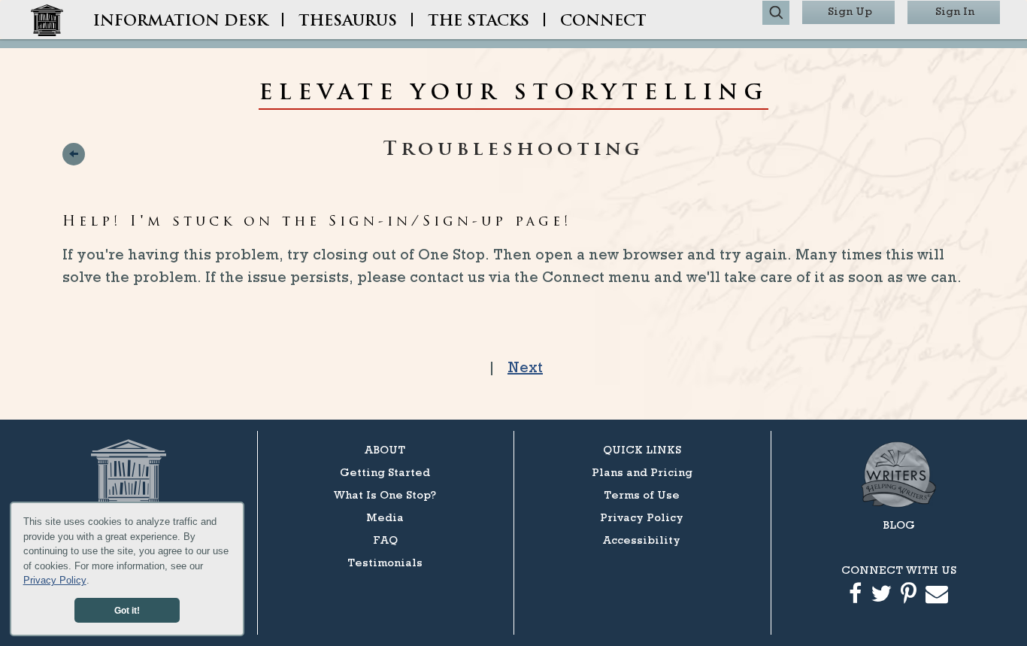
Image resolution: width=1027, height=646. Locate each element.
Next (525, 367)
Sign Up (850, 11)
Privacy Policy (54, 580)
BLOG (899, 524)
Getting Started (385, 472)
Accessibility (641, 539)
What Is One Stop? (385, 494)
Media (385, 517)
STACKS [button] (478, 21)
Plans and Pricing (642, 472)
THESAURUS (347, 21)
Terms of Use (642, 494)
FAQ (385, 539)
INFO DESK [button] (180, 21)
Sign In (954, 11)
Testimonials (385, 562)
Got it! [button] (127, 610)
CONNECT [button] (603, 21)
